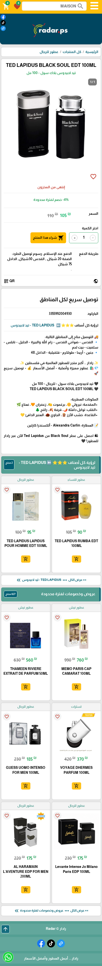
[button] (16, 6)
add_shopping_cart (76, 559)
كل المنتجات (72, 52)
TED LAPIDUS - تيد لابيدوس (32, 325)
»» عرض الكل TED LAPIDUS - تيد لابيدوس (51, 580)
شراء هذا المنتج (48, 238)
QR (9, 281)
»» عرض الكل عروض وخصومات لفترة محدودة (51, 911)
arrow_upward (5, 929)
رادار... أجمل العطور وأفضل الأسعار (51, 958)
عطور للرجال (49, 52)
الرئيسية (91, 52)
